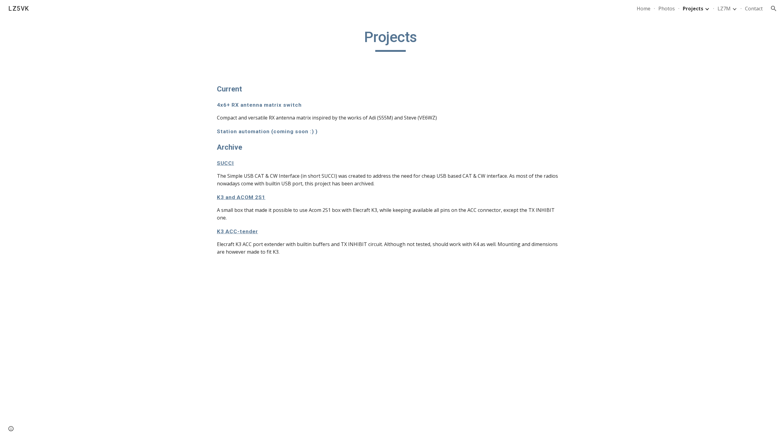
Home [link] (643, 8)
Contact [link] (754, 8)
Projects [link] (693, 8)
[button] (773, 8)
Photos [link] (666, 8)
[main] (390, 40)
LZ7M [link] (724, 8)
